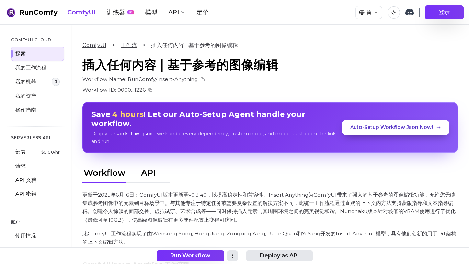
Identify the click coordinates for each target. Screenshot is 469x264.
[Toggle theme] (394, 12)
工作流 (129, 45)
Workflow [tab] (104, 173)
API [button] (173, 12)
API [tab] (148, 173)
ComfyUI (81, 12)
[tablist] (126, 172)
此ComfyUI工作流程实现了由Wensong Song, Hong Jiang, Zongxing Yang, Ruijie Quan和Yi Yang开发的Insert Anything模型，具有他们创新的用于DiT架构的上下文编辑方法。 (269, 237)
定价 (202, 12)
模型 (151, 12)
